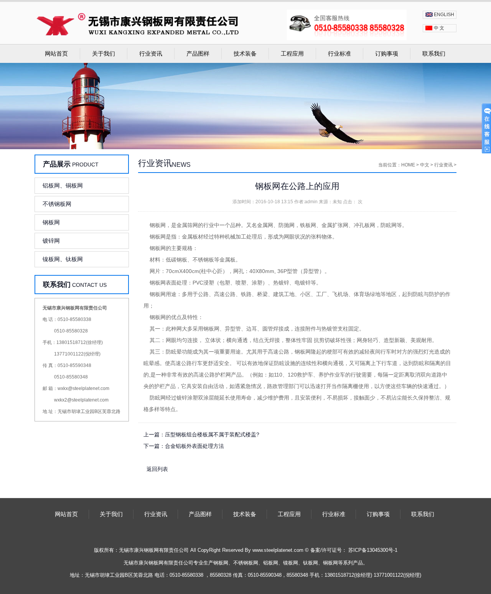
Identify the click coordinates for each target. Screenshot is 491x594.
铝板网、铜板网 (63, 185)
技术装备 (245, 54)
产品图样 (197, 54)
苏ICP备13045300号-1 (372, 550)
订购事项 (386, 54)
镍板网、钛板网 (63, 259)
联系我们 (433, 54)
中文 (424, 165)
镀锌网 (51, 240)
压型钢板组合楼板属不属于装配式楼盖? (212, 434)
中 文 (439, 28)
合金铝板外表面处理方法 (194, 446)
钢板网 (51, 222)
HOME (408, 165)
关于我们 (103, 54)
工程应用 (292, 54)
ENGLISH (444, 14)
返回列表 (157, 469)
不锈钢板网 (57, 204)
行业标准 (339, 54)
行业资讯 (150, 54)
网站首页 (56, 54)
